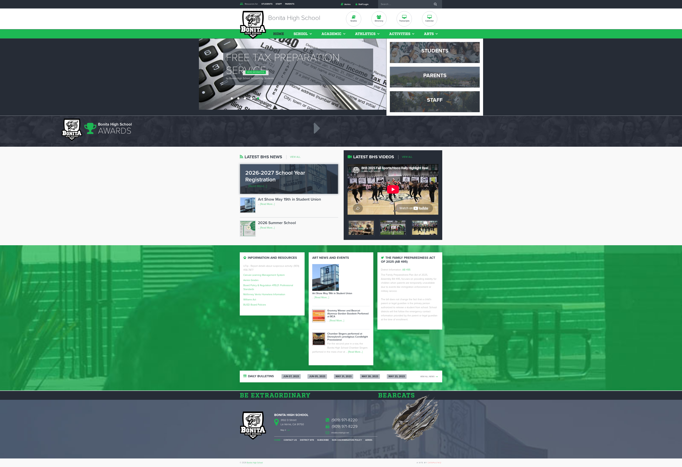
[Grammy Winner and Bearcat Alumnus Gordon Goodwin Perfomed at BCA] (319, 316)
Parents (289, 4)
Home (278, 34)
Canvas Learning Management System (264, 275)
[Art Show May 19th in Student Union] (249, 205)
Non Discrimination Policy (347, 440)
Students (266, 4)
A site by (429, 463)
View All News (427, 376)
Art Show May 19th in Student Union (289, 199)
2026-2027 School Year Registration (275, 176)
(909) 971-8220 (344, 420)
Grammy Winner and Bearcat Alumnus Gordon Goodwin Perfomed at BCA (348, 313)
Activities (399, 34)
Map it (283, 430)
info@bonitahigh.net (340, 432)
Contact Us (290, 440)
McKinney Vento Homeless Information (264, 294)
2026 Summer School (277, 223)
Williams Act (249, 299)
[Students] (435, 52)
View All (295, 156)
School (301, 34)
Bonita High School (255, 462)
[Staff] (435, 101)
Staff (279, 4)
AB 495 (406, 269)
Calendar (429, 21)
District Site (307, 440)
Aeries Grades (250, 280)
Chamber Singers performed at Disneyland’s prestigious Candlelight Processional (347, 336)
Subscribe (323, 440)
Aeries (347, 4)
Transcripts (404, 21)
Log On (237, 56)
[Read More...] (257, 186)
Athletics (365, 34)
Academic (331, 34)
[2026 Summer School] (249, 229)
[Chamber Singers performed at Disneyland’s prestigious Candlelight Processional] (319, 339)
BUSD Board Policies (254, 304)
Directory (379, 21)
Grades (353, 21)
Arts (429, 34)
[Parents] (435, 77)
